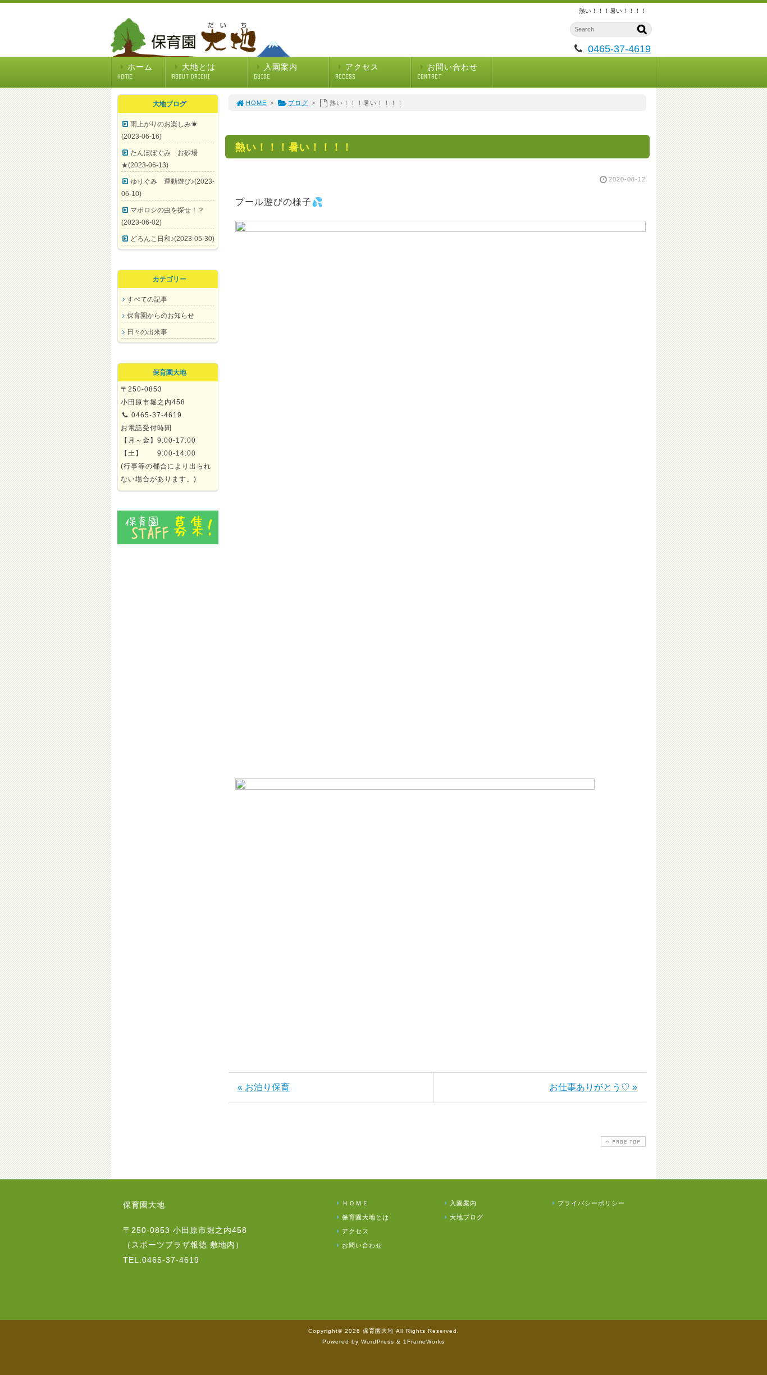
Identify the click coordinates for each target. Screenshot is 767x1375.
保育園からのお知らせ (160, 316)
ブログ (298, 102)
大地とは (194, 71)
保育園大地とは (365, 1217)
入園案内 (276, 71)
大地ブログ (466, 1217)
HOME (256, 102)
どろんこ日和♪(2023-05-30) (172, 239)
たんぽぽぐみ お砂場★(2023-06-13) (159, 159)
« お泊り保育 (264, 1087)
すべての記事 (147, 299)
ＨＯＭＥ (355, 1203)
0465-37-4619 (619, 48)
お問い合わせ (447, 71)
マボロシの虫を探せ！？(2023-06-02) (162, 216)
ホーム (135, 71)
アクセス (357, 71)
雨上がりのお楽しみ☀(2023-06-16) (159, 130)
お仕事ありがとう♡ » (593, 1087)
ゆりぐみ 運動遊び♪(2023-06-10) (167, 187)
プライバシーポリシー (591, 1203)
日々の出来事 (147, 332)
